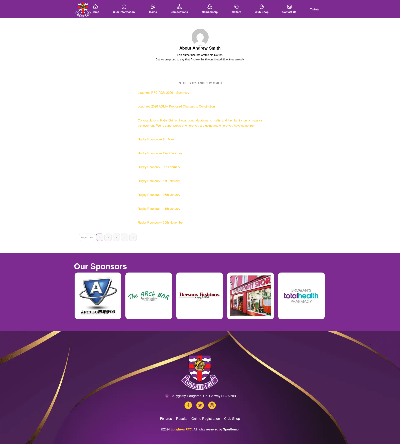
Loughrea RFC (181, 429)
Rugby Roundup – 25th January (159, 194)
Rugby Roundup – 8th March (157, 139)
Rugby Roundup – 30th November (161, 222)
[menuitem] (95, 9)
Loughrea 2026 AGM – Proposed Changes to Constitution (176, 106)
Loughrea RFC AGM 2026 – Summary (163, 92)
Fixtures (166, 418)
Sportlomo (231, 429)
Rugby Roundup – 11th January (159, 208)
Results (181, 418)
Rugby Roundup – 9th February (159, 167)
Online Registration (205, 418)
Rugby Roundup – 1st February (159, 181)
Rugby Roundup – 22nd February (160, 153)
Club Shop (232, 418)
